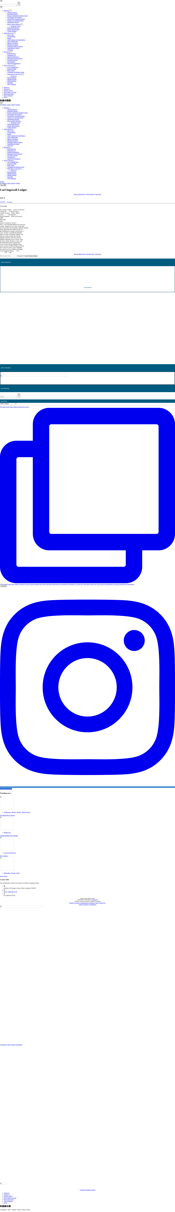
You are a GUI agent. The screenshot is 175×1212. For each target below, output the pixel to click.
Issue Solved (3, 876)
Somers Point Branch (13, 126)
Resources (7, 147)
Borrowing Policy (9, 94)
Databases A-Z (11, 150)
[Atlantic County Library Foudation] (87, 1044)
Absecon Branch (12, 109)
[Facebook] (1, 101)
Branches (6, 108)
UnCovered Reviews (10, 853)
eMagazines (7, 873)
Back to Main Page (79, 194)
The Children (4, 856)
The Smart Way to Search (7, 815)
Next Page (98, 194)
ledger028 (2, 202)
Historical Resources (13, 152)
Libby (18, 873)
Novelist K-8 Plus (12, 155)
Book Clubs (10, 165)
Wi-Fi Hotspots (11, 178)
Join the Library (8, 90)
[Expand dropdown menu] (10, 108)
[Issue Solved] (7, 870)
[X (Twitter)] (3, 1206)
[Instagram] (3, 101)
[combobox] (8, 397)
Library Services (8, 160)
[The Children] (7, 849)
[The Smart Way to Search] (7, 809)
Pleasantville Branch (13, 124)
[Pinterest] (5, 101)
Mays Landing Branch (13, 121)
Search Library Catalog (31, 256)
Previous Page (90, 194)
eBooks (13, 812)
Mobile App (7, 832)
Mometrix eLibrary (12, 140)
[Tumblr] (8, 101)
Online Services (8, 129)
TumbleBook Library (13, 144)
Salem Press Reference (13, 159)
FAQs (5, 97)
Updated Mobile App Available (9, 835)
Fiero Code (10, 131)
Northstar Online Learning (15, 142)
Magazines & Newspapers (14, 154)
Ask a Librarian (8, 95)
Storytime (10, 177)
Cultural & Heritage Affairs (87, 1190)
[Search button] (18, 396)
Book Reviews (11, 149)
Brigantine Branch (12, 111)
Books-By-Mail (11, 164)
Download (9, 202)
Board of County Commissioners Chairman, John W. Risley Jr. (87, 903)
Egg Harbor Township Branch (16, 116)
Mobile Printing (11, 175)
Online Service (26, 812)
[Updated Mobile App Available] (7, 829)
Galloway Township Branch (15, 117)
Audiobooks (7, 812)
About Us (6, 87)
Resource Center (16, 122)
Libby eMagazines (12, 137)
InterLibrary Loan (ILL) (14, 168)
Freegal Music (11, 132)
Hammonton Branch (13, 119)
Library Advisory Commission (87, 904)
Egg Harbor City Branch (14, 114)
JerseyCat (13, 170)
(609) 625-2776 (12, 892)
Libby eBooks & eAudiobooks (16, 136)
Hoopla (19, 812)
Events (2, 181)
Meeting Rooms (11, 173)
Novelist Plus (11, 157)
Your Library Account (10, 92)
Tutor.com (10, 145)
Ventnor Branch (11, 127)
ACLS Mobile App (12, 162)
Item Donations (11, 172)
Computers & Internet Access (15, 167)
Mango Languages (12, 139)
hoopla (9, 134)
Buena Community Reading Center (17, 113)
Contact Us (7, 89)
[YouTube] (10, 101)
